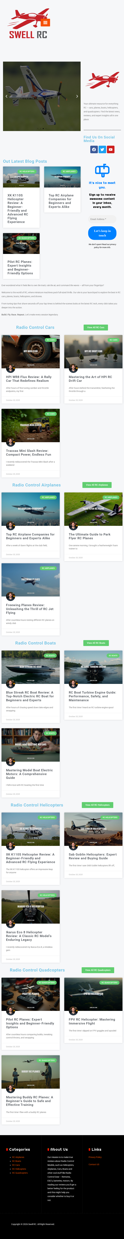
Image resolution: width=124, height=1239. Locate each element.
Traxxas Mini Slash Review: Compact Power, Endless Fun (28, 452)
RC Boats (16, 1161)
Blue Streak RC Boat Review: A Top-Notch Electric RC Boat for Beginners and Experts (30, 696)
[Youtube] (110, 149)
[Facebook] (94, 149)
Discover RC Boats (41, 111)
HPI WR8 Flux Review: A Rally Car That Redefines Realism (29, 379)
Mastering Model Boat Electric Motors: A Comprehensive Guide (29, 774)
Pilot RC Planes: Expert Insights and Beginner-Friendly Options (20, 267)
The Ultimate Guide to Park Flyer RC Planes (90, 536)
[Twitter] (102, 149)
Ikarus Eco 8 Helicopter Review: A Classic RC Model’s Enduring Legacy (29, 936)
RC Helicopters (19, 1169)
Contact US (94, 1164)
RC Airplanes (18, 1157)
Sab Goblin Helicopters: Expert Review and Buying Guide (93, 856)
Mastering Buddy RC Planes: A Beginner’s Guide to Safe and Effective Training (29, 1101)
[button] (6, 96)
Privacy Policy (95, 1157)
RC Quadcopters (20, 1173)
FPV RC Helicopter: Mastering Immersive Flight (92, 1021)
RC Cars (16, 1165)
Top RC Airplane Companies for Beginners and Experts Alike (61, 201)
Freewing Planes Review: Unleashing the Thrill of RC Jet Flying (30, 608)
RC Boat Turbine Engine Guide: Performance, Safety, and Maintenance (92, 696)
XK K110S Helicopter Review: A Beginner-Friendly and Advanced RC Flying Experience (18, 209)
